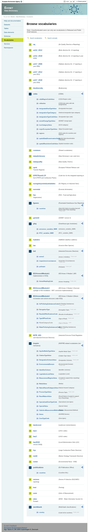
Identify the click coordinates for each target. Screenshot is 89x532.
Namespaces (8, 48)
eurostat (36, 189)
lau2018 (36, 442)
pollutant (42, 266)
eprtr (35, 167)
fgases (36, 203)
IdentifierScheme (45, 370)
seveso (36, 479)
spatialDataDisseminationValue (48, 138)
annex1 (41, 256)
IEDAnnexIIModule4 (41, 296)
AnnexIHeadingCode (46, 281)
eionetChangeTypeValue (47, 121)
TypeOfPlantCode (45, 318)
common (36, 150)
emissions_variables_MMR (48, 229)
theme (41, 414)
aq (34, 44)
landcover (37, 425)
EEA (13, 1)
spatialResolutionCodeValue (48, 144)
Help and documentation (12, 21)
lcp (34, 450)
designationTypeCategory (47, 113)
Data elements (9, 32)
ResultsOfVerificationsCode (48, 314)
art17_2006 (37, 64)
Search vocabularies (36, 38)
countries (42, 208)
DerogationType (44, 309)
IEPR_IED (37, 335)
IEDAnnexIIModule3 (41, 288)
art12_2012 (37, 50)
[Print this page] (71, 1)
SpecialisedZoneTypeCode (48, 402)
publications (38, 467)
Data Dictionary (20, 16)
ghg (34, 224)
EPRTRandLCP (39, 175)
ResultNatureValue (45, 396)
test (34, 487)
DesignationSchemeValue (47, 360)
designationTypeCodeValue (48, 117)
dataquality (37, 162)
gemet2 (36, 218)
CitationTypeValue (45, 355)
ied (34, 251)
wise (35, 499)
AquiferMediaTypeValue (47, 351)
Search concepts (52, 38)
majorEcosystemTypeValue (48, 129)
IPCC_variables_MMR (46, 233)
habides (36, 240)
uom (35, 493)
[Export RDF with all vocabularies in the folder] (82, 94)
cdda (35, 94)
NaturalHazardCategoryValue (48, 388)
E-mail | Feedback (10, 525)
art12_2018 (37, 56)
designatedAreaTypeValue (47, 108)
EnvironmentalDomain (46, 364)
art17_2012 (37, 72)
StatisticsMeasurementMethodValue (48, 410)
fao (34, 195)
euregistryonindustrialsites (44, 184)
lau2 (35, 436)
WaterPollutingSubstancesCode (48, 327)
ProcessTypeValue (45, 392)
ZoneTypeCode (44, 418)
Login (67, 1)
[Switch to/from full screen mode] (74, 1)
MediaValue (43, 384)
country (41, 512)
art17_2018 (37, 80)
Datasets (7, 24)
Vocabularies (9, 40)
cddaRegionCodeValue (46, 99)
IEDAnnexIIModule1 (41, 273)
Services (7, 44)
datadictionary (39, 156)
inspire (36, 343)
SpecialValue (43, 406)
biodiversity (38, 88)
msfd (35, 456)
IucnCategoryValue (45, 125)
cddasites (42, 103)
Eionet (13, 16)
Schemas (7, 36)
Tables (6, 28)
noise (35, 462)
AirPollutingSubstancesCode (48, 304)
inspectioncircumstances (47, 261)
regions (41, 133)
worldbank (37, 507)
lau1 (35, 431)
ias (34, 245)
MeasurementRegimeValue (48, 378)
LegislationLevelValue (46, 374)
